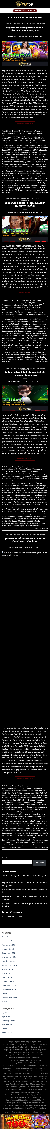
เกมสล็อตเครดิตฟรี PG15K (32, 188)
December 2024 (9, 953)
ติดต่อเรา (42, 1112)
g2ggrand (17, 136)
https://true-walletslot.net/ (36, 1105)
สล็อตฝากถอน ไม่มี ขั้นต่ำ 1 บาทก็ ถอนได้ (15, 155)
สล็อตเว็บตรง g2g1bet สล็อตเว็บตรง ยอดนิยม (20, 495)
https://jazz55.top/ (12, 1084)
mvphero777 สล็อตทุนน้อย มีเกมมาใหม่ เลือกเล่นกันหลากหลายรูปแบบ (25, 29)
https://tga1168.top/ (17, 1063)
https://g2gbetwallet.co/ (36, 1095)
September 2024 (9, 965)
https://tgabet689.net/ (34, 1100)
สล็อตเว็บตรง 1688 (26, 157)
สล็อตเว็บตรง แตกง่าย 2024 (26, 511)
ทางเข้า (27, 1112)
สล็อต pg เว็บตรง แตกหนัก (31, 147)
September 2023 (9, 997)
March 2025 (7, 941)
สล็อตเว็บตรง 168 (13, 157)
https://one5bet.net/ (16, 1071)
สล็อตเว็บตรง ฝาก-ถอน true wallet (33, 497)
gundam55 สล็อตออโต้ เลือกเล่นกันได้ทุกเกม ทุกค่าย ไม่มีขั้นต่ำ (25, 204)
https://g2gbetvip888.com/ (14, 1089)
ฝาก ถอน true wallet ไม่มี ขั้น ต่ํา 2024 (18, 478)
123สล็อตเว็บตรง (37, 133)
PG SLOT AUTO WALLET (24, 474)
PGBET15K (28, 140)
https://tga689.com (17, 1097)
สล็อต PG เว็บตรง (15, 147)
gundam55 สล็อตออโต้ (17, 307)
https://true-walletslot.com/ (14, 1108)
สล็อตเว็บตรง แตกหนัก (34, 181)
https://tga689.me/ (33, 1097)
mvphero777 (6, 138)
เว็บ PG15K (15, 190)
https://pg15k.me (11, 1049)
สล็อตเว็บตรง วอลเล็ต (27, 174)
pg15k (7, 24)
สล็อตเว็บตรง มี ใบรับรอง (22, 171)
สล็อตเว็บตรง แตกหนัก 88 (33, 516)
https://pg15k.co (39, 1049)
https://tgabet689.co (14, 1102)
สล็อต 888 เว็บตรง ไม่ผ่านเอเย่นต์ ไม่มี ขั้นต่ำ (20, 481)
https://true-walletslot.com (36, 1081)
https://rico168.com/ (38, 1068)
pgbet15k (13, 24)
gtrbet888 (38, 136)
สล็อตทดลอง (25, 152)
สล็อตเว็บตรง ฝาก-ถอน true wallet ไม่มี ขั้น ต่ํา (17, 500)
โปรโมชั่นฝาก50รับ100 (35, 526)
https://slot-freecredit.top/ (36, 1108)
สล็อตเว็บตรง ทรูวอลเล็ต (34, 162)
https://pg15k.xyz (25, 1049)
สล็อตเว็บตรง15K (7, 185)
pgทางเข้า (36, 140)
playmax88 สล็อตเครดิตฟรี (27, 795)
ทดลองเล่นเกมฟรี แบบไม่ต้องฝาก (15, 798)
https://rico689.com (28, 1044)
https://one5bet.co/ (34, 1071)
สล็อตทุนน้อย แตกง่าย (38, 152)
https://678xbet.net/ (11, 1065)
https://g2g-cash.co (21, 1047)
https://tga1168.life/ (33, 1063)
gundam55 (5, 307)
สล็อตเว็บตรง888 (27, 521)
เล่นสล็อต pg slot (35, 523)
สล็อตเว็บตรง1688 (32, 185)
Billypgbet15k (36, 37)
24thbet (4, 471)
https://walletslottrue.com (14, 1078)
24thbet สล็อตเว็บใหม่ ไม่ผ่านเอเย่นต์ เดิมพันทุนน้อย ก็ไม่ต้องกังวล (25, 374)
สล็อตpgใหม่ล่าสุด (14, 152)
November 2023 (9, 989)
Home (7, 1112)
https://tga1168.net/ (33, 1060)
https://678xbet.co (28, 1065)
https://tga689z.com (17, 1041)
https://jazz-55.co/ (27, 1084)
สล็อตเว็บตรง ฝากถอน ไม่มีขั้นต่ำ (36, 169)
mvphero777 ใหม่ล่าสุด (19, 138)
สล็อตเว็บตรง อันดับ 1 (24, 509)
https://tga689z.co (33, 1041)
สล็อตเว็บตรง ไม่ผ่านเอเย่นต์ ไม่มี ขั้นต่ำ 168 (30, 183)
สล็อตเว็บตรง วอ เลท (12, 174)
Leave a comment (41, 192)
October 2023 (8, 993)
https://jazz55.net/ (40, 1076)
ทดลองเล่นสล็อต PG (29, 476)
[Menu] (3, 4)
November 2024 (9, 957)
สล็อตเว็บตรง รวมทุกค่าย (21, 507)
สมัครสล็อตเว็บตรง (17, 1112)
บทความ (42, 24)
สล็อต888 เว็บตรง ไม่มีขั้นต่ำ (30, 483)
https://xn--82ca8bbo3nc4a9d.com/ (22, 1093)
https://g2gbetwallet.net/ (20, 1092)
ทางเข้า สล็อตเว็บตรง (16, 143)
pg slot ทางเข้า (13, 140)
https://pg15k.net (15, 1052)
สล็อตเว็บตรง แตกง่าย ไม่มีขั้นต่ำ (15, 181)
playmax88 (13, 795)
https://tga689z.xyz (11, 1044)
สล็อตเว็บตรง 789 (39, 157)
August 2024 (7, 969)
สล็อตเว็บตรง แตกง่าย (31, 176)
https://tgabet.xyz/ (33, 1057)
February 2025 (8, 945)
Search (4, 858)
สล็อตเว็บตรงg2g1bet (15, 188)
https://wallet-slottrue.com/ (14, 1105)
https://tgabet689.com (15, 1100)
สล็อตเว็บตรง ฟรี (7, 171)
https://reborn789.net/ (28, 1073)
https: (25, 1052)
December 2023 (9, 985)
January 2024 (8, 981)
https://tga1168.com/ (17, 1057)
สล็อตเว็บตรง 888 (8, 159)
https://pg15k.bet (37, 1047)
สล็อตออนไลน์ (25, 25)
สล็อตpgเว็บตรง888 (26, 486)
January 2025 (8, 949)
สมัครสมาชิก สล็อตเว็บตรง (14, 145)
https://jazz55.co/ (37, 1086)
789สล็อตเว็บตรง (7, 136)
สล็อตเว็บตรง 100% (23, 490)
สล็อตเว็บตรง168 (19, 185)
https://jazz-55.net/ (21, 1086)
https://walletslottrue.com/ (34, 1102)
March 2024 (7, 977)
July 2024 (6, 973)
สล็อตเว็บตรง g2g (21, 159)
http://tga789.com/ (17, 1060)
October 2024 (8, 961)
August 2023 (7, 1001)
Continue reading (25, 123)
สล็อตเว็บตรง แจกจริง (15, 176)
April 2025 (6, 936)
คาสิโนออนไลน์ (34, 24)
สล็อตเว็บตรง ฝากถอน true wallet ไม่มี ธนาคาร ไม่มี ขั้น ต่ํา (25, 167)
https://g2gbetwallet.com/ (36, 1089)
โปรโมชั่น (35, 1112)
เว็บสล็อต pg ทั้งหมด (33, 190)
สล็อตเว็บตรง (33, 155)
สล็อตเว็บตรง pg (19, 162)
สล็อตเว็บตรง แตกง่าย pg (20, 178)
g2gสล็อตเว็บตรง (28, 136)
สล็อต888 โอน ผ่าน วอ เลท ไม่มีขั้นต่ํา (26, 150)
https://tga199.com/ (10, 1073)
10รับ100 (28, 133)
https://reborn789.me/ (22, 1076)
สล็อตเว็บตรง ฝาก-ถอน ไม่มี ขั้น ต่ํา (21, 166)
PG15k (22, 140)
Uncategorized (23, 24)
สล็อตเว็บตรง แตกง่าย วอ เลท (20, 514)
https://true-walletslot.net (35, 1078)
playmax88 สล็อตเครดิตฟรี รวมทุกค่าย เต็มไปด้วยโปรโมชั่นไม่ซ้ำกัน (25, 540)
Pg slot (30, 138)
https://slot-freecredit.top (14, 1081)
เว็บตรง (22, 190)
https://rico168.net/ (22, 1068)
